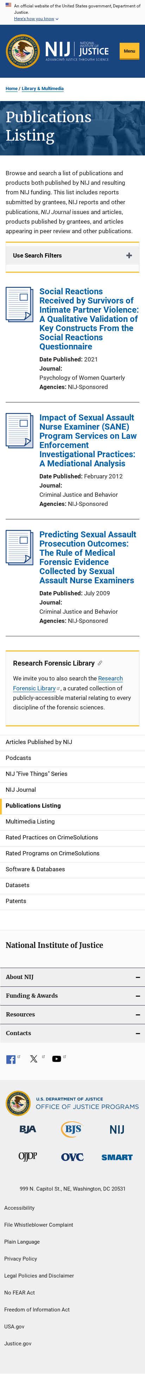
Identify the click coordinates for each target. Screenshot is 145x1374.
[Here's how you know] (72, 12)
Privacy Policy (20, 1259)
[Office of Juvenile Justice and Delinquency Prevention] (28, 1163)
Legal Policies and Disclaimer (39, 1276)
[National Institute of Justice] (117, 1135)
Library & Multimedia (43, 88)
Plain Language (22, 1242)
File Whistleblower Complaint (38, 1225)
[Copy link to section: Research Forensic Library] (98, 662)
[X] (36, 1061)
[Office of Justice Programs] (23, 51)
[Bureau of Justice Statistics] (72, 1139)
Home (12, 88)
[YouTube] (59, 1061)
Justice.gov (17, 1343)
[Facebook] (13, 1061)
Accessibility (19, 1208)
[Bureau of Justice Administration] (28, 1135)
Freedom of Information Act (37, 1310)
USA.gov (14, 1326)
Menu (129, 51)
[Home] (77, 51)
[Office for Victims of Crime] (72, 1162)
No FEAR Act (19, 1293)
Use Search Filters (37, 255)
